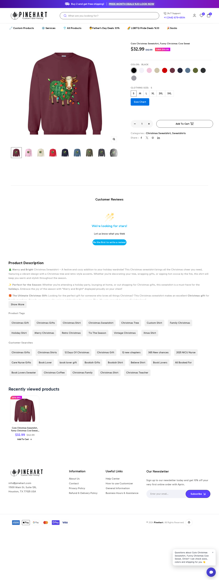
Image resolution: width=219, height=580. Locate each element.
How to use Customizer (119, 483)
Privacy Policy (77, 488)
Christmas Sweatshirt (100, 322)
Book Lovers (160, 362)
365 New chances (158, 352)
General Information (118, 488)
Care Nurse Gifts (21, 362)
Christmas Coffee (54, 372)
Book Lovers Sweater (24, 372)
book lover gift (68, 362)
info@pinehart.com (19, 483)
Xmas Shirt (149, 332)
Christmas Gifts (46, 322)
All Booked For (183, 362)
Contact (74, 483)
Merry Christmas (44, 332)
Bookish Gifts (92, 362)
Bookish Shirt (115, 362)
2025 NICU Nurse (185, 352)
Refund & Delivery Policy (83, 493)
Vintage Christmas (125, 332)
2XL (161, 93)
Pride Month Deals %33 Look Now (131, 3)
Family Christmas (180, 322)
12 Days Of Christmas (77, 352)
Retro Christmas (71, 332)
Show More (17, 304)
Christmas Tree (130, 322)
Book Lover (45, 362)
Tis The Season (97, 332)
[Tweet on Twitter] (147, 137)
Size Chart (140, 101)
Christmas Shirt (72, 322)
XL (153, 93)
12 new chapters (131, 352)
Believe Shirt (138, 362)
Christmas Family (82, 372)
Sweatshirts (179, 133)
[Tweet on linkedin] (158, 137)
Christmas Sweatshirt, (159, 133)
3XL (169, 93)
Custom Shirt (154, 322)
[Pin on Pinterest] (153, 137)
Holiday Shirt (19, 332)
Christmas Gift (20, 322)
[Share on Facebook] (141, 137)
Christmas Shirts (47, 352)
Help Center (113, 478)
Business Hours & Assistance (122, 493)
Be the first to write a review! (109, 242)
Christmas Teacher (137, 372)
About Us (74, 478)
